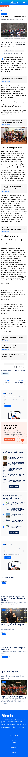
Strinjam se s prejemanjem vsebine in (14, 403)
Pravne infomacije (14, 747)
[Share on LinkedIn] (17, 53)
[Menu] (5, 2)
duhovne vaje (5, 373)
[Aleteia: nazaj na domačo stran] (14, 2)
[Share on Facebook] (14, 53)
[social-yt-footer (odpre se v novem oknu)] (10, 736)
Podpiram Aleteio (8, 439)
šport (4, 610)
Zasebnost (14, 752)
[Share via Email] (21, 53)
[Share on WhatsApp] (24, 53)
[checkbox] (4, 403)
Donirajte (14, 742)
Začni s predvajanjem (19, 129)
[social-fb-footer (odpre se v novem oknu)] (12, 736)
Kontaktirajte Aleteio (14, 750)
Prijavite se (8, 406)
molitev (4, 582)
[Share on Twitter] (19, 53)
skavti (4, 682)
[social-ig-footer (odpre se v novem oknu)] (17, 736)
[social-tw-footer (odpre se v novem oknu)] (15, 736)
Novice (2, 10)
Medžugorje (5, 657)
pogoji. (20, 403)
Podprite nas (3, 6)
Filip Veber (14, 19)
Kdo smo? (14, 745)
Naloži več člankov (14, 486)
